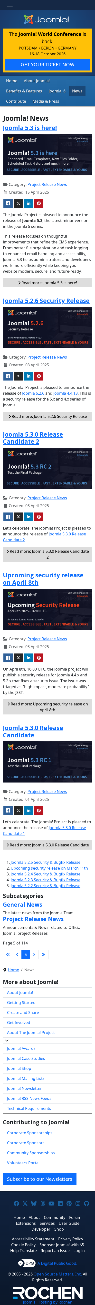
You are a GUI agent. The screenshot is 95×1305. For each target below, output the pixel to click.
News (77, 91)
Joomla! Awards (21, 1048)
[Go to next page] (34, 954)
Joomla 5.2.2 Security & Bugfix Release (45, 885)
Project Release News (47, 184)
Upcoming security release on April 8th (43, 578)
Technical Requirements (29, 1108)
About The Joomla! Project (31, 1032)
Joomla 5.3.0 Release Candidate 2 (33, 438)
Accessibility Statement (33, 1239)
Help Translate (23, 1250)
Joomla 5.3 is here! (30, 128)
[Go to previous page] (17, 954)
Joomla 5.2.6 (33, 393)
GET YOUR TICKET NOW (48, 64)
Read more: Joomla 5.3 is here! (48, 282)
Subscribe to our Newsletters (39, 1179)
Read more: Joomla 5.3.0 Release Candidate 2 (49, 554)
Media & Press (46, 101)
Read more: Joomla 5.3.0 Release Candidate (49, 845)
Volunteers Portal (23, 1162)
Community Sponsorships (31, 1152)
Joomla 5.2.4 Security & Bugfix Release (45, 874)
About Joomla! (37, 80)
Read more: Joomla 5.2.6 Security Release (49, 416)
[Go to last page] (43, 954)
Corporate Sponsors (26, 1142)
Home (11, 80)
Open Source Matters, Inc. (58, 1274)
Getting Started (21, 1002)
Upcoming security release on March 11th (49, 868)
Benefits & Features (24, 91)
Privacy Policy (70, 1239)
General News (22, 904)
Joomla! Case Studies (26, 1058)
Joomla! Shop (19, 1068)
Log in (79, 1250)
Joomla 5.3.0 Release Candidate (33, 731)
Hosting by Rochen (47, 1302)
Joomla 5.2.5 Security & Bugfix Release (45, 862)
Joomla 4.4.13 (65, 393)
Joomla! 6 (57, 91)
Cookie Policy (23, 1244)
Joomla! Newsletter (24, 1088)
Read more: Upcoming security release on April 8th (49, 707)
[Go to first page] (8, 954)
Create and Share (23, 1012)
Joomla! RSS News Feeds (29, 1098)
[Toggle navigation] (10, 5)
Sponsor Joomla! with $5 (61, 1244)
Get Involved (18, 1022)
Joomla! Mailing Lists (26, 1078)
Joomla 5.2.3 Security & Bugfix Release (45, 880)
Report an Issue (55, 1250)
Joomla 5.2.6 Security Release (46, 301)
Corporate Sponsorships (29, 1132)
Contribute (16, 101)
